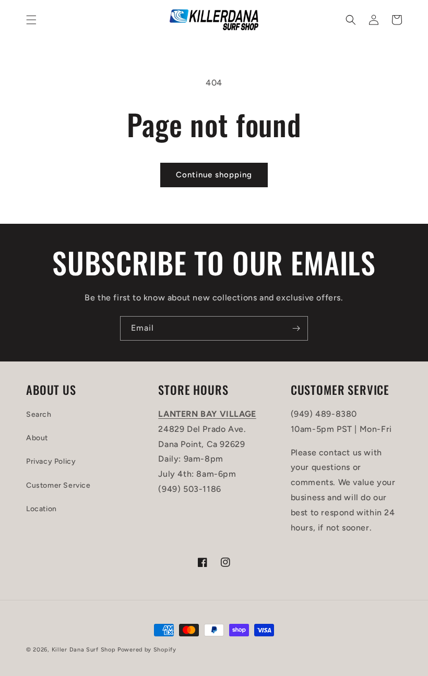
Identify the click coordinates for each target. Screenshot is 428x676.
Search (39, 414)
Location (41, 508)
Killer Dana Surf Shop (84, 649)
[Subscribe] (295, 328)
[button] (31, 19)
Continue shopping (214, 174)
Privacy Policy (51, 461)
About (37, 437)
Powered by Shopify (146, 649)
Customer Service (58, 485)
